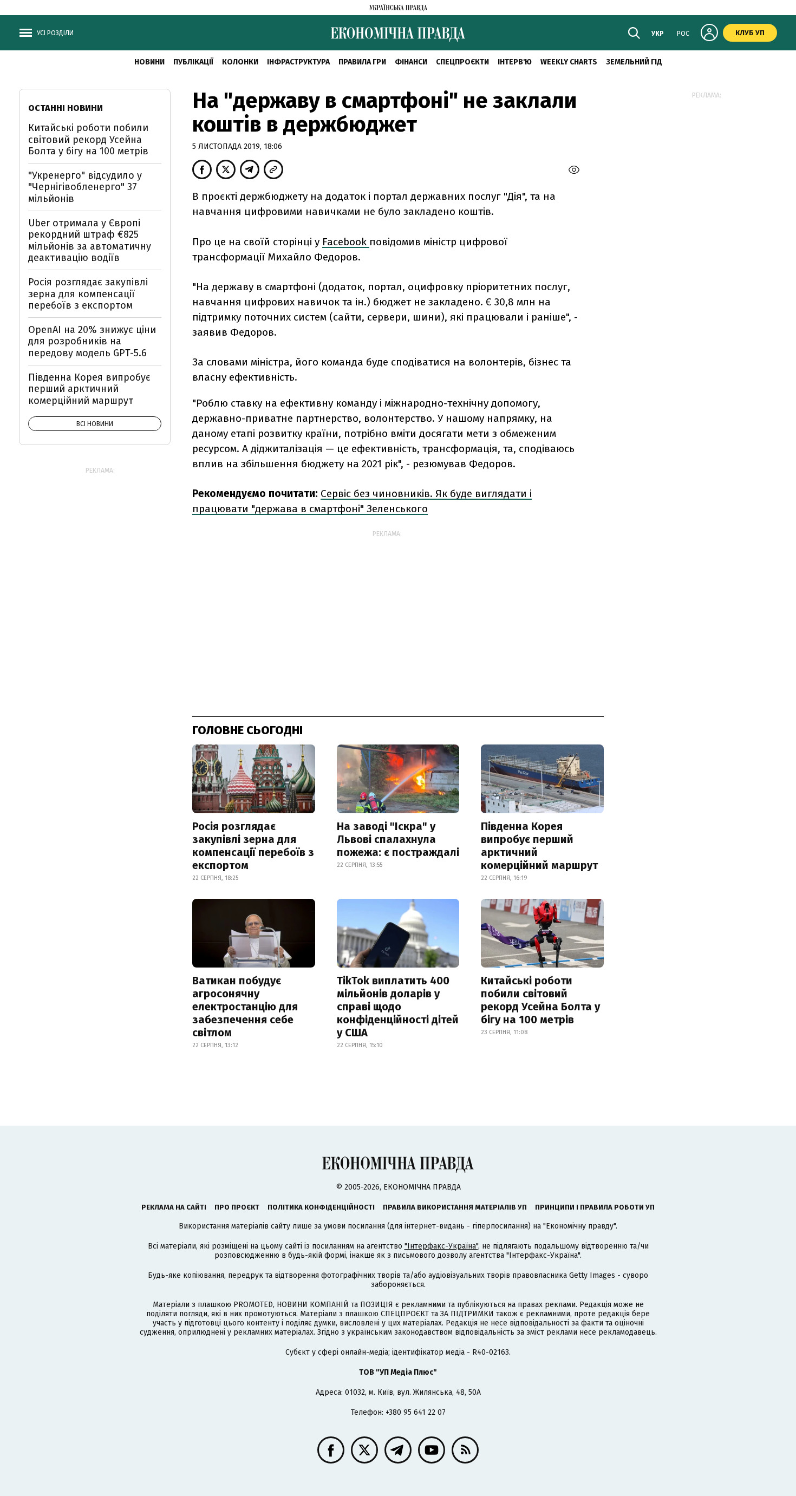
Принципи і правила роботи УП (595, 1207)
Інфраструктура (298, 62)
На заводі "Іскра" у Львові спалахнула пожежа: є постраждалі (398, 839)
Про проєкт (236, 1207)
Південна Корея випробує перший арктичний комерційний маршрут (539, 846)
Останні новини (65, 108)
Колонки (240, 62)
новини (149, 62)
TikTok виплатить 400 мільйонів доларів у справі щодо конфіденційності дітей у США (398, 1006)
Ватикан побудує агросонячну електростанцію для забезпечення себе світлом (245, 1006)
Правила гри (362, 62)
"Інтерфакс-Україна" (441, 1246)
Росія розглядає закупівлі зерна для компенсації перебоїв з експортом (253, 846)
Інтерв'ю (515, 62)
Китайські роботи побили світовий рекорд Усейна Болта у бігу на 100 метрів (540, 1000)
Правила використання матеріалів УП (455, 1207)
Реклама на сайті (173, 1207)
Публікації (193, 62)
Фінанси (411, 62)
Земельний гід (634, 62)
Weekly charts (568, 62)
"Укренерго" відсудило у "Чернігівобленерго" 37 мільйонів (85, 187)
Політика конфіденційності (321, 1207)
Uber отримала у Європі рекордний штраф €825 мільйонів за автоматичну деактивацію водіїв (89, 240)
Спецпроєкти (462, 62)
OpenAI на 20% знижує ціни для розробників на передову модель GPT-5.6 (92, 341)
